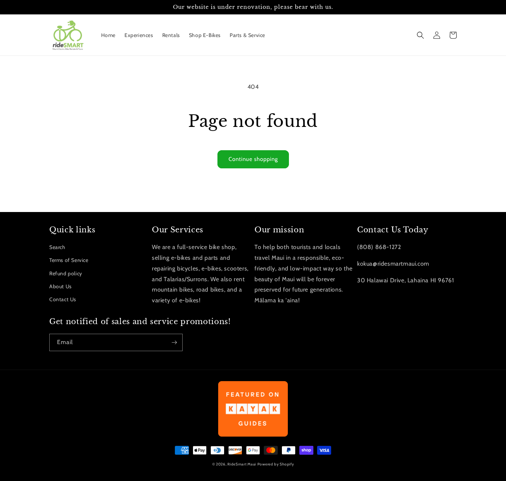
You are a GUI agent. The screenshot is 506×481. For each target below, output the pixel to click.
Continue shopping (253, 159)
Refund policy (65, 273)
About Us (60, 286)
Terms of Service (69, 260)
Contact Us (62, 299)
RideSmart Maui (241, 464)
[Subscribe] (174, 342)
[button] (420, 35)
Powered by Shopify (275, 464)
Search (57, 247)
